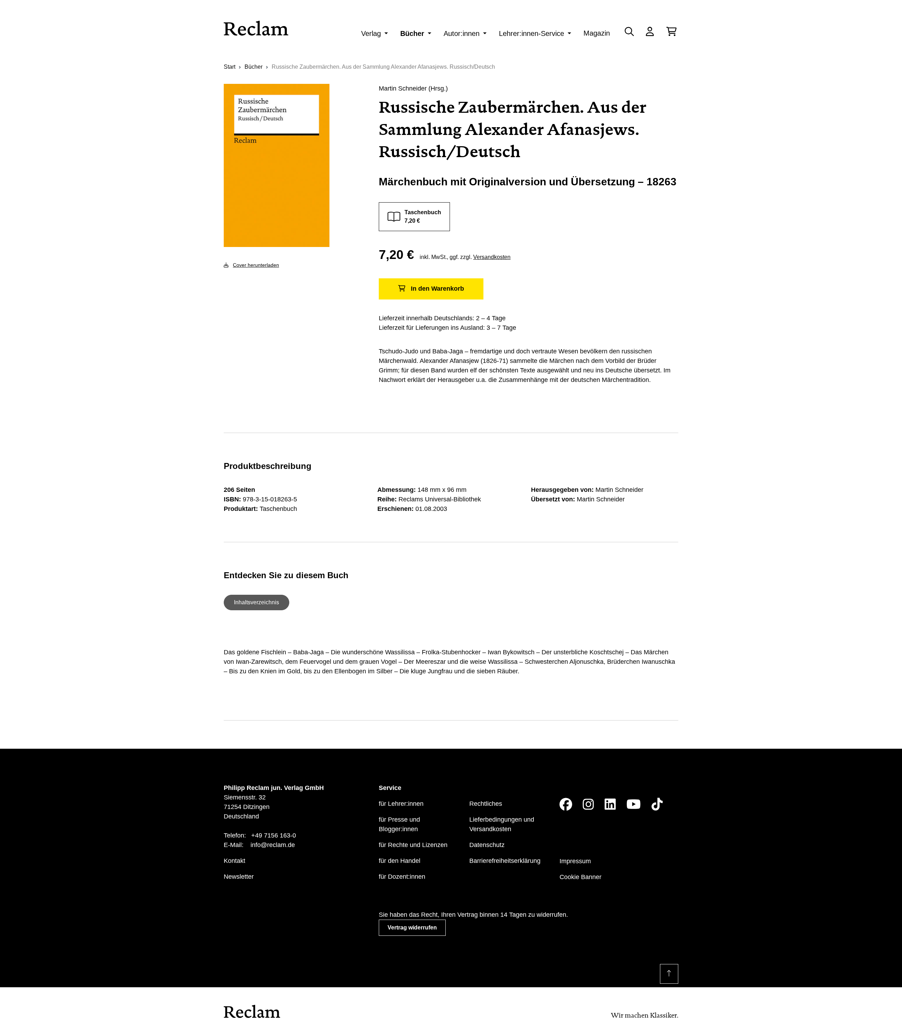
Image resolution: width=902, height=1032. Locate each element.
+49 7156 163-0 (273, 835)
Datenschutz (487, 844)
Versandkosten (492, 257)
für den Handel (399, 860)
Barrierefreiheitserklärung (504, 860)
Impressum (575, 861)
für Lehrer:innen (401, 803)
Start (229, 67)
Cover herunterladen (256, 265)
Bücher (412, 33)
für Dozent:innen (402, 876)
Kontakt (234, 860)
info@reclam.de (273, 844)
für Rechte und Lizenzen (413, 844)
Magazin (596, 33)
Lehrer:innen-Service (531, 33)
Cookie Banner (580, 876)
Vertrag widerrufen (412, 928)
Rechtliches (485, 803)
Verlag (371, 33)
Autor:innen (462, 33)
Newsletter (239, 876)
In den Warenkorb (437, 288)
